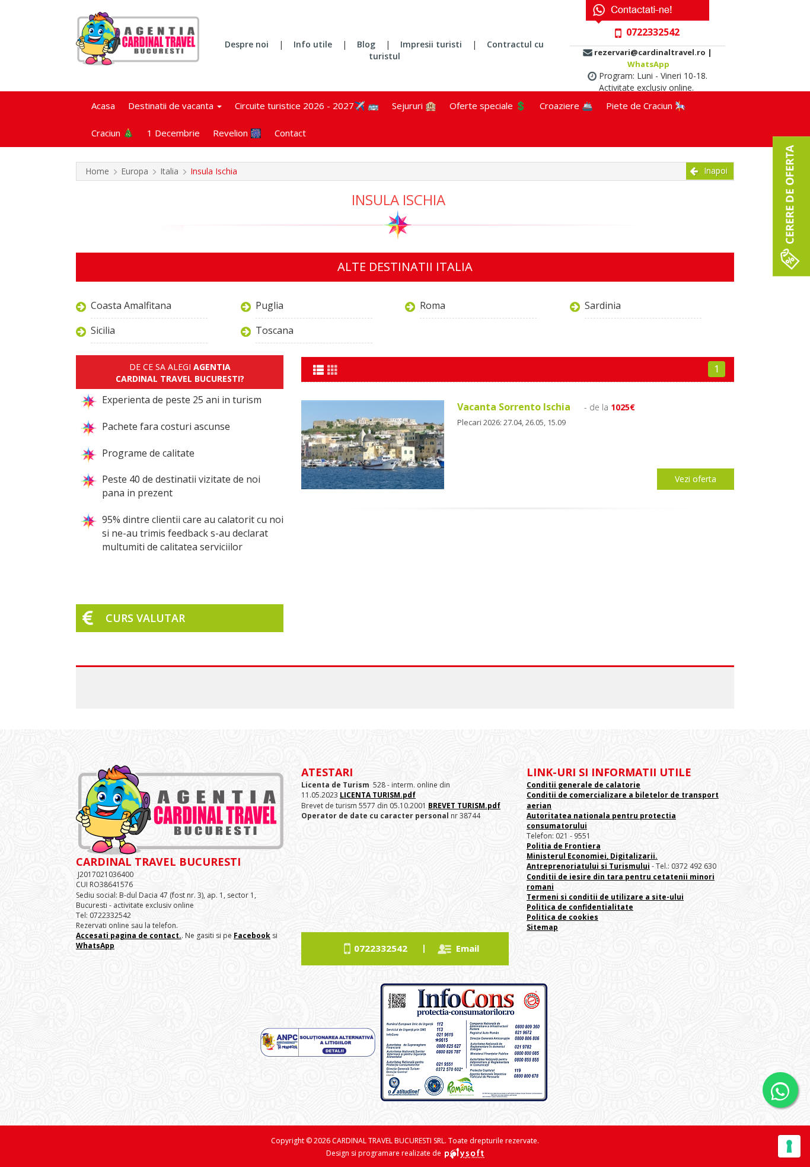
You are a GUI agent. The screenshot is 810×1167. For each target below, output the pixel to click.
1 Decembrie (173, 133)
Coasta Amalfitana (131, 305)
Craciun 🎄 (112, 133)
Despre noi (247, 44)
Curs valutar (145, 618)
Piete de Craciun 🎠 (646, 105)
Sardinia (603, 305)
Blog (366, 44)
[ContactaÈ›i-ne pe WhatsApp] (780, 1090)
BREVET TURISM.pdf (464, 806)
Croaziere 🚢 (566, 105)
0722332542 (380, 948)
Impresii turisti (431, 44)
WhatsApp (648, 64)
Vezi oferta (695, 478)
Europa (134, 171)
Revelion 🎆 (237, 133)
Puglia (269, 305)
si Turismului (624, 866)
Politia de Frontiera (564, 846)
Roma (432, 305)
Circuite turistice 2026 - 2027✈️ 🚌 (307, 105)
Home (97, 171)
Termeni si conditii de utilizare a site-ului (605, 897)
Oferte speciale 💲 (488, 105)
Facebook (252, 935)
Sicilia (103, 330)
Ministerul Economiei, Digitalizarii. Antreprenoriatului (592, 861)
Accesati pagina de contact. (128, 935)
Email (467, 948)
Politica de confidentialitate (580, 907)
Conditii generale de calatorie (583, 785)
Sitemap (542, 927)
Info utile (313, 44)
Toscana (275, 330)
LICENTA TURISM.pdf (378, 795)
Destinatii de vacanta (172, 105)
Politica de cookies (562, 917)
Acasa (103, 105)
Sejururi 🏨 (414, 105)
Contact (290, 133)
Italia (169, 171)
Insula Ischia (213, 171)
